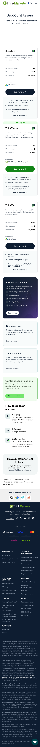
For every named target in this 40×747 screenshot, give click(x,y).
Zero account (25, 564)
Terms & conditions (27, 605)
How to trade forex (8, 594)
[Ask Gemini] (17, 497)
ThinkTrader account (28, 567)
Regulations (25, 615)
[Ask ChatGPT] (11, 497)
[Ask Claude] (28, 497)
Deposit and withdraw (28, 574)
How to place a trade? (9, 602)
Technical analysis (8, 583)
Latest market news (8, 562)
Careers (24, 591)
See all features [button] (19, 116)
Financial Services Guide (9, 679)
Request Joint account (15, 368)
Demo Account (26, 560)
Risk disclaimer (26, 612)
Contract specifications (10, 559)
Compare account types (29, 557)
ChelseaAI (5, 633)
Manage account (27, 570)
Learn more (19, 92)
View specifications (14, 396)
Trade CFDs (6, 555)
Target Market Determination (24, 677)
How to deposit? (7, 611)
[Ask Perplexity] (23, 497)
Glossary (5, 587)
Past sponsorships (27, 594)
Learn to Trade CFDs (9, 590)
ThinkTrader (6, 629)
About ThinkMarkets (28, 582)
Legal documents (27, 602)
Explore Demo (11, 341)
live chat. (26, 514)
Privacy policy (26, 609)
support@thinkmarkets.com (20, 470)
